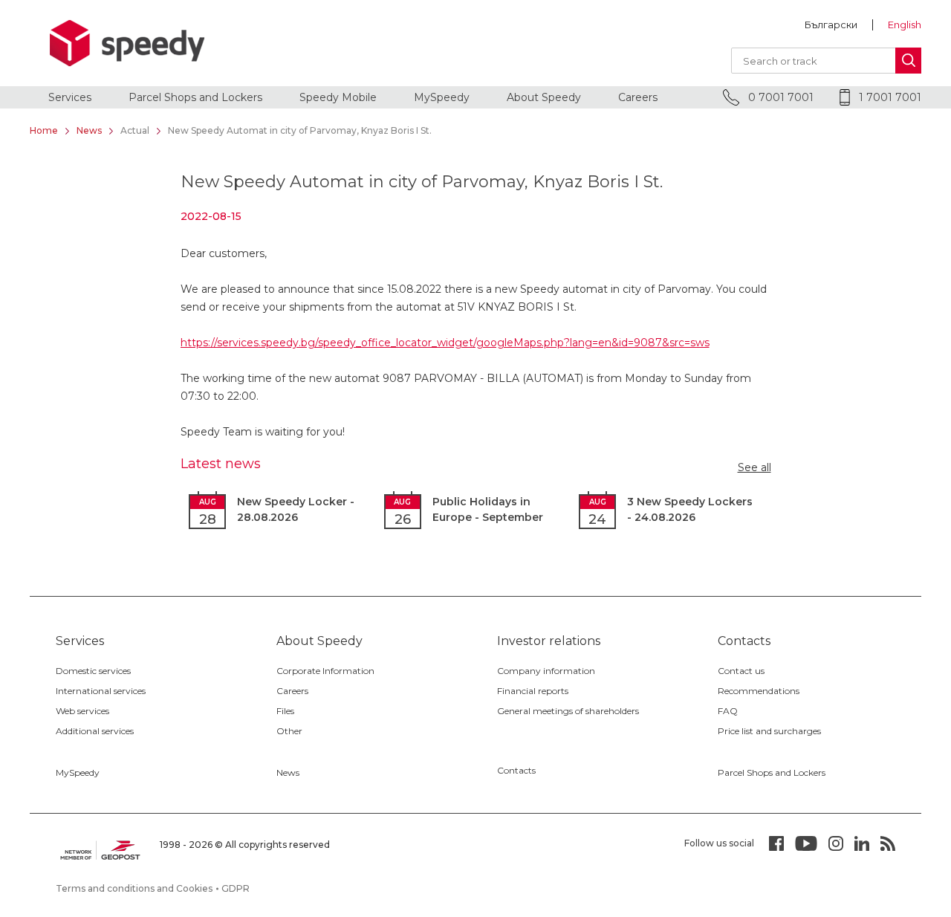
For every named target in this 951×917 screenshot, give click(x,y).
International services (101, 690)
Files (285, 710)
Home (44, 130)
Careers (638, 97)
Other (289, 730)
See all (754, 467)
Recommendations (758, 690)
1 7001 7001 (888, 97)
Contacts (516, 770)
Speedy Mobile (338, 97)
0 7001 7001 (779, 97)
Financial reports (532, 690)
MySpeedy (442, 97)
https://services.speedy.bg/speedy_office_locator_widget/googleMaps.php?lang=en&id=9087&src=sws (445, 342)
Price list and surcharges (769, 730)
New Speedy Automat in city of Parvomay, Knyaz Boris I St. (300, 130)
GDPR (235, 888)
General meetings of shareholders (568, 710)
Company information (546, 670)
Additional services (95, 730)
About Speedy (544, 97)
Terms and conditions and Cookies (134, 888)
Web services (82, 710)
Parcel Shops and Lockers (195, 97)
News (89, 130)
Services (69, 97)
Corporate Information (325, 670)
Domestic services (93, 670)
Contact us (741, 670)
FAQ (728, 710)
